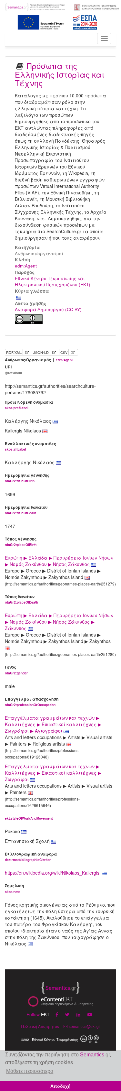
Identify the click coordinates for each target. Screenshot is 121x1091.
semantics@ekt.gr (84, 1026)
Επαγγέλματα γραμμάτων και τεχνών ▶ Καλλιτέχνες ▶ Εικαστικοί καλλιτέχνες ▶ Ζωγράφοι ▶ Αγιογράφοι (53, 724)
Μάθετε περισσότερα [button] (29, 1071)
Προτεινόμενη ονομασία (29, 404)
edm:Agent (26, 266)
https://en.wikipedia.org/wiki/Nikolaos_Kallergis (52, 872)
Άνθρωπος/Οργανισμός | (39, 360)
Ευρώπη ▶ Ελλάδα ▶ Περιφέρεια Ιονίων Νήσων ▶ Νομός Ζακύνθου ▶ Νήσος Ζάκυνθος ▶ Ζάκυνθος (59, 621)
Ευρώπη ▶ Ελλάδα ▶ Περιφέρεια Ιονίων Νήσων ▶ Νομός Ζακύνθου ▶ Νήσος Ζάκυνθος (59, 560)
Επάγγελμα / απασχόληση (31, 701)
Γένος (16, 669)
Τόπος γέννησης (20, 541)
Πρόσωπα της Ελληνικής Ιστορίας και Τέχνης (60, 74)
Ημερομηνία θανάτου (26, 510)
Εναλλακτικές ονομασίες (30, 446)
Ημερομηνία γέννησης (27, 478)
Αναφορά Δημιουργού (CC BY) (48, 309)
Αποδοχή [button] (60, 1086)
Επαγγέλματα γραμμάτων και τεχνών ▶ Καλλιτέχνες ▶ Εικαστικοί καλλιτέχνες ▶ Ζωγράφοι (53, 772)
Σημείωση (14, 888)
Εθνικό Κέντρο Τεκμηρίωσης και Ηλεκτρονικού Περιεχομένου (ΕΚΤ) (52, 281)
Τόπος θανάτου (21, 599)
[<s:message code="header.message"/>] (35, 6)
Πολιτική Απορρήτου (40, 1026)
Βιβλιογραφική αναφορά (31, 856)
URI (13, 369)
